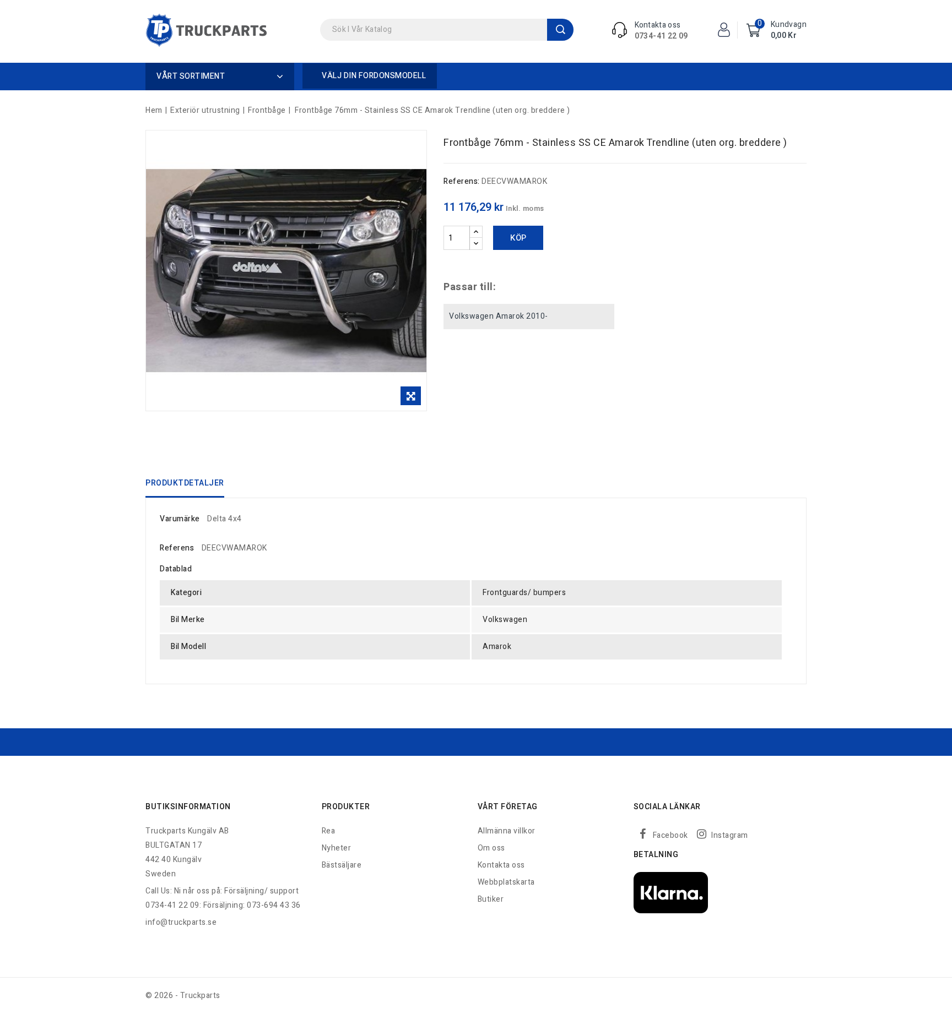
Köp (518, 238)
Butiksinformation (188, 807)
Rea (329, 831)
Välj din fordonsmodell (374, 75)
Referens (177, 548)
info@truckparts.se (181, 922)
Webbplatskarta (506, 882)
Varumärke (180, 519)
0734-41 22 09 (661, 36)
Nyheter (336, 848)
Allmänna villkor (507, 831)
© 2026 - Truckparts (182, 995)
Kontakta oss (501, 865)
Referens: (461, 181)
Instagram (729, 835)
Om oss (491, 848)
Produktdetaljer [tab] (184, 483)
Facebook (670, 835)
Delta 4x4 (224, 519)
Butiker (491, 899)
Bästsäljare (342, 865)
